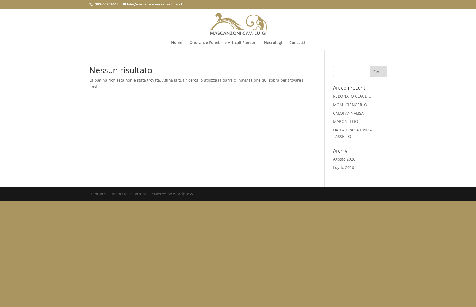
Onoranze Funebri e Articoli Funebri (223, 43)
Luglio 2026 (343, 167)
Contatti (297, 43)
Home (176, 43)
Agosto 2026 (344, 159)
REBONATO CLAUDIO (352, 96)
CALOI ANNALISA (348, 113)
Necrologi (273, 43)
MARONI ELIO (345, 121)
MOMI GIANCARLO (350, 104)
